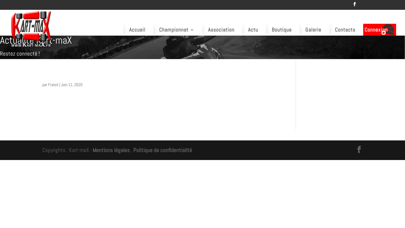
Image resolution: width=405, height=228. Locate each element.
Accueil (137, 29)
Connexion (376, 29)
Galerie (313, 29)
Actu (253, 29)
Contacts (345, 29)
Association (221, 29)
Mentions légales (111, 150)
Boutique (282, 29)
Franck (53, 84)
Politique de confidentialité (162, 150)
